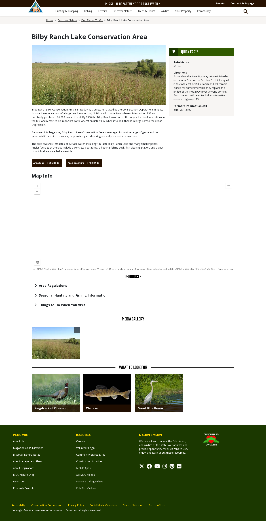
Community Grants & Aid (90, 454)
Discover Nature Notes (26, 454)
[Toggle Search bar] (245, 11)
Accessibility (19, 505)
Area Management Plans (27, 461)
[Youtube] (157, 467)
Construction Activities (89, 461)
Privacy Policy (76, 505)
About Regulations (24, 468)
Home (49, 20)
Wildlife (165, 11)
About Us (18, 441)
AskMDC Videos (85, 474)
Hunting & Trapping (66, 11)
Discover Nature (122, 11)
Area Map (38, 162)
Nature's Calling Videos (89, 481)
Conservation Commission (46, 505)
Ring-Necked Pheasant (51, 408)
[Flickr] (179, 467)
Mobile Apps (83, 468)
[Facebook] (149, 467)
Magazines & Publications (28, 448)
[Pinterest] (172, 467)
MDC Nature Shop (24, 474)
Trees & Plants (146, 11)
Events (220, 3)
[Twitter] (141, 467)
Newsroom (19, 481)
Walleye (92, 408)
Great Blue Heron (150, 408)
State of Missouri (133, 505)
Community (204, 11)
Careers (80, 441)
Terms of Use (157, 505)
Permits (102, 11)
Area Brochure (76, 162)
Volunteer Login (85, 448)
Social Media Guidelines (103, 505)
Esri (231, 269)
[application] (133, 225)
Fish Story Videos (86, 488)
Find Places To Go (92, 20)
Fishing (88, 11)
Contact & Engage (242, 3)
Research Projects (23, 488)
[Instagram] (164, 467)
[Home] (35, 10)
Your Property (183, 11)
